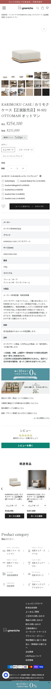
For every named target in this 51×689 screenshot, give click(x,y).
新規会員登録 (31, 607)
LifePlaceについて (33, 656)
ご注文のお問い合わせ (35, 616)
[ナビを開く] (4, 8)
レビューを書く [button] (25, 445)
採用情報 (29, 660)
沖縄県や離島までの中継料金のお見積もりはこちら (19, 403)
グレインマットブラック (12, 156)
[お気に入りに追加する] (3, 206)
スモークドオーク (26, 149)
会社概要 (29, 651)
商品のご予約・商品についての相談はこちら (17, 398)
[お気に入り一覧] (47, 8)
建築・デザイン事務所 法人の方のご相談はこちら (19, 413)
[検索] (37, 8)
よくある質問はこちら (42, 418)
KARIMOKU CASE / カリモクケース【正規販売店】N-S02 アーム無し (14, 496)
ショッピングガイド (34, 603)
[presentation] (2, 489)
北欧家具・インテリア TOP (10, 15)
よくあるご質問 (32, 611)
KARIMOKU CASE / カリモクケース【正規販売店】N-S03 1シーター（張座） (36, 498)
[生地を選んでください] (40, 176)
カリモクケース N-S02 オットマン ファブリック (25, 176)
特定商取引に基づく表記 (36, 640)
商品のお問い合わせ (34, 620)
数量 (3, 168)
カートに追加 (14, 516)
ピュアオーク (8, 149)
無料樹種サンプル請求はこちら (12, 408)
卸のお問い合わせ (33, 624)
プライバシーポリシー (35, 636)
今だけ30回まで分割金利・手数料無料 (25, 2)
